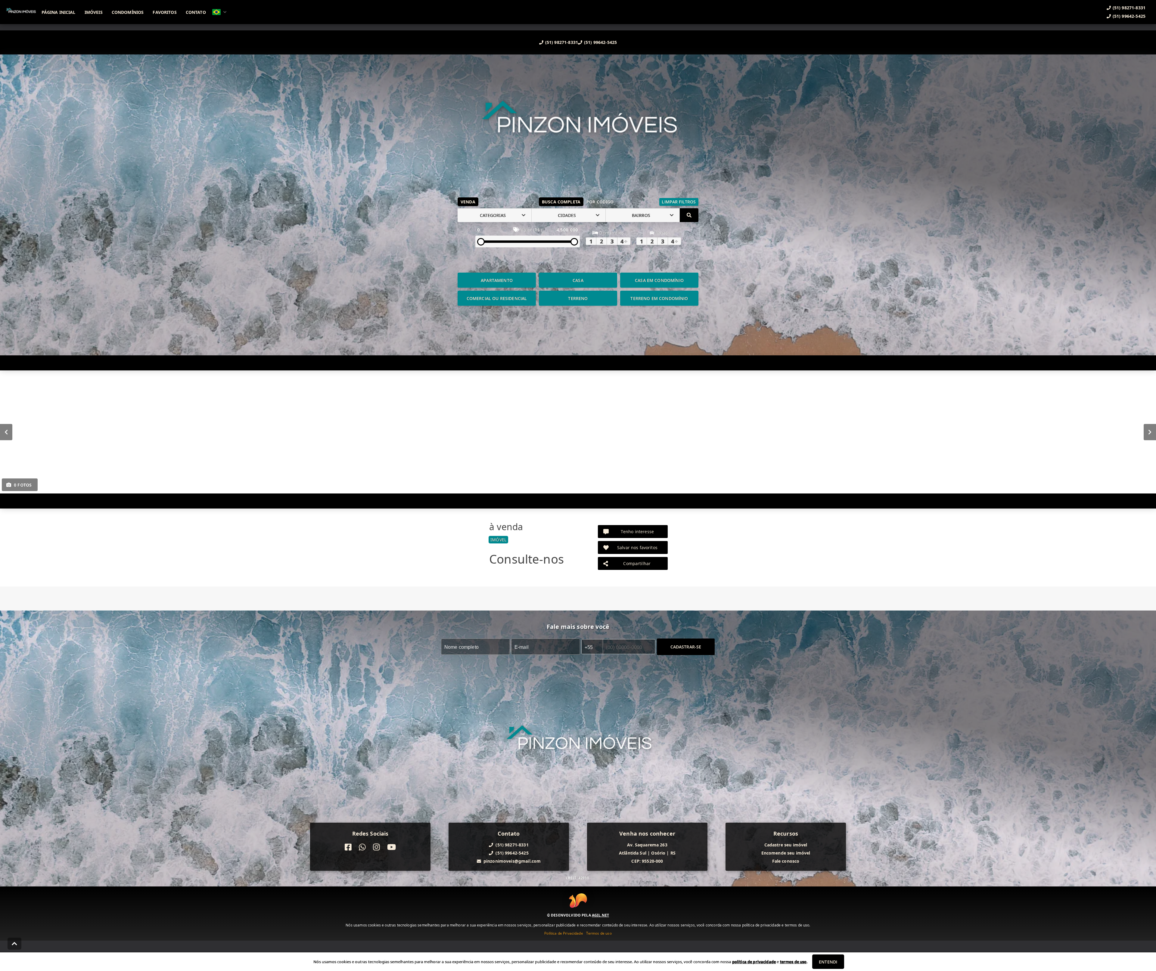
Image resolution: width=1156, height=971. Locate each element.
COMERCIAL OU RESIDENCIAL (497, 298)
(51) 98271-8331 (561, 42)
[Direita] (1150, 432)
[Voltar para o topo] (14, 944)
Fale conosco (786, 861)
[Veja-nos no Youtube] (391, 847)
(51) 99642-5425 (600, 42)
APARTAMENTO (497, 280)
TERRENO (578, 298)
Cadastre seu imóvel (785, 845)
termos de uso (793, 961)
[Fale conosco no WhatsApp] (362, 847)
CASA (578, 280)
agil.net (600, 915)
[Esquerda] (6, 432)
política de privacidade (754, 961)
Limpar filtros (679, 202)
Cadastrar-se (685, 647)
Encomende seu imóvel (785, 853)
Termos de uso (599, 933)
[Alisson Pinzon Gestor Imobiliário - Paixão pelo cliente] (578, 127)
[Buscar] (689, 215)
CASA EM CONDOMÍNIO (659, 280)
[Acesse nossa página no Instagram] (376, 847)
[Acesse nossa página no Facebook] (348, 847)
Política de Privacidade (563, 933)
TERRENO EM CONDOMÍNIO (659, 298)
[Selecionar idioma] (219, 12)
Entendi (828, 962)
